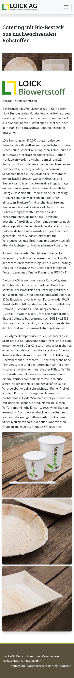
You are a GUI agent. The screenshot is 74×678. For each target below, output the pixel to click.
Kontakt (66, 666)
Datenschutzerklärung (42, 666)
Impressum (17, 666)
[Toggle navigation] (66, 7)
